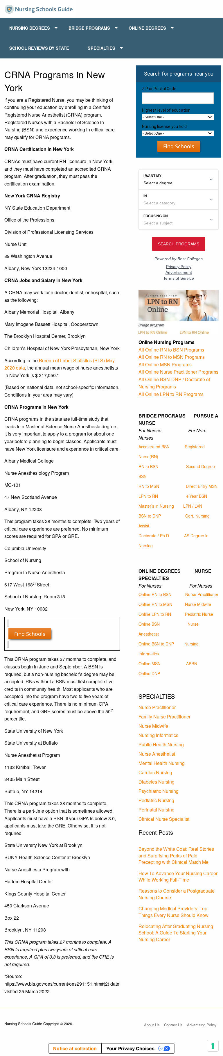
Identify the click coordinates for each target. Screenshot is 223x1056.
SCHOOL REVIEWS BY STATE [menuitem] (39, 48)
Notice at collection (75, 1048)
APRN (191, 663)
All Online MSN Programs (165, 364)
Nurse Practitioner (201, 594)
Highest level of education (166, 110)
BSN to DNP (150, 516)
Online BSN (149, 624)
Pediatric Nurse (199, 614)
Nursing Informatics (158, 735)
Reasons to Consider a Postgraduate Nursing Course (177, 893)
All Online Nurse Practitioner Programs (178, 371)
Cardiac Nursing (155, 772)
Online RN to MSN (155, 604)
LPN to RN (148, 496)
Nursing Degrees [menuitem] (29, 28)
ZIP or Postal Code (159, 88)
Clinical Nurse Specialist (164, 819)
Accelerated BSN (154, 446)
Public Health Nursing (161, 744)
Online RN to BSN (155, 594)
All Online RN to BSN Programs (171, 349)
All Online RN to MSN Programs (172, 357)
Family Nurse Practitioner (164, 716)
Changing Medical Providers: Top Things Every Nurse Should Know (173, 911)
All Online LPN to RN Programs (171, 394)
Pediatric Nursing (156, 800)
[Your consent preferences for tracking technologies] (212, 1045)
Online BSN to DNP (156, 644)
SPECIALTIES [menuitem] (101, 48)
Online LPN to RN (155, 614)
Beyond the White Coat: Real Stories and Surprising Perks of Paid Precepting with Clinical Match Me (176, 855)
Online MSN (150, 663)
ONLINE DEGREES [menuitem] (147, 28)
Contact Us (173, 1025)
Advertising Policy (201, 1025)
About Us (151, 1025)
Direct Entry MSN (201, 486)
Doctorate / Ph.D (154, 535)
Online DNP (149, 673)
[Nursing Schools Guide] (40, 8)
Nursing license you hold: (165, 126)
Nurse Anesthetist (157, 753)
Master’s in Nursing (156, 506)
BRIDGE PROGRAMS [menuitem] (89, 28)
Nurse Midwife (198, 604)
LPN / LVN (192, 506)
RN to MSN (149, 486)
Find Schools (29, 633)
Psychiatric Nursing (159, 791)
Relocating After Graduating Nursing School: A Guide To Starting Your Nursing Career (176, 933)
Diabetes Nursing (157, 781)
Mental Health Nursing (162, 763)
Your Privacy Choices (130, 1048)
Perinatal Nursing (157, 809)
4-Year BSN (196, 496)
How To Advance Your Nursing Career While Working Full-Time (178, 876)
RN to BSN (148, 466)
